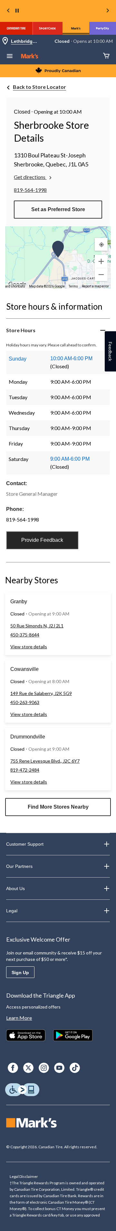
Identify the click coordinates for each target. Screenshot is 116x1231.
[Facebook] (13, 1068)
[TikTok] (75, 1068)
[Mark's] (76, 28)
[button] (58, 249)
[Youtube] (59, 1068)
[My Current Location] (101, 244)
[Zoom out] (101, 274)
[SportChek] (48, 28)
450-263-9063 (24, 702)
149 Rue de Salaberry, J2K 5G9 (41, 693)
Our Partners (19, 866)
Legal (11, 910)
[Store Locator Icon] (5, 41)
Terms (73, 286)
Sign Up (20, 972)
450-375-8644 (24, 634)
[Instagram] (44, 1068)
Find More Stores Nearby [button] (58, 807)
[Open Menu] (9, 56)
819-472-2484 (24, 770)
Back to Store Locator (39, 87)
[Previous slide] (8, 11)
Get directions (30, 177)
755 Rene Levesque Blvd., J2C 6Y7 (45, 761)
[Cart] (106, 56)
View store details (28, 646)
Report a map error (95, 286)
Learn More (19, 1018)
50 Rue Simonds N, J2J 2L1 (36, 625)
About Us (15, 888)
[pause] (17, 11)
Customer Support (25, 844)
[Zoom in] (101, 261)
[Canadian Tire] (16, 28)
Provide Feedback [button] (42, 540)
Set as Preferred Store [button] (58, 209)
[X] (28, 1068)
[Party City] (102, 28)
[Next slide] (107, 11)
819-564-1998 (30, 190)
